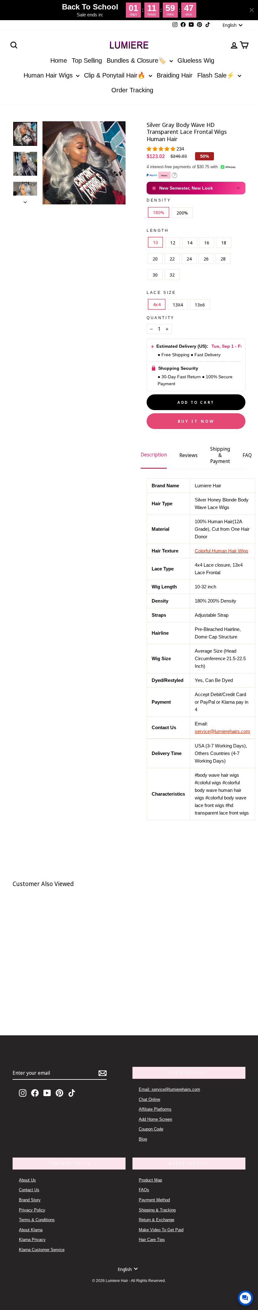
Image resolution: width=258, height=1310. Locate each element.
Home (58, 60)
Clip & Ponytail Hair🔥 (115, 75)
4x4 (156, 304)
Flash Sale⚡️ (216, 75)
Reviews (188, 455)
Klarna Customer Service (41, 1249)
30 (155, 275)
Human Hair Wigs (49, 75)
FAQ (247, 455)
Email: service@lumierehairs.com (169, 1089)
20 (155, 258)
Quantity (161, 318)
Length (158, 230)
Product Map (150, 1180)
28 (223, 258)
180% (158, 212)
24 (189, 258)
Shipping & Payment (220, 454)
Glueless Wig (195, 60)
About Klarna (30, 1229)
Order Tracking (132, 90)
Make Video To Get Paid (161, 1229)
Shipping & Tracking (157, 1210)
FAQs (144, 1189)
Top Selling (87, 60)
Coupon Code (151, 1129)
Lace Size (161, 292)
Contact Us (29, 1189)
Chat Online (149, 1099)
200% (182, 212)
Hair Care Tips (152, 1239)
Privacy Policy (32, 1210)
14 (189, 242)
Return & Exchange (156, 1219)
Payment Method (154, 1200)
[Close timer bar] (251, 10)
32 (172, 275)
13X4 (178, 304)
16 (206, 242)
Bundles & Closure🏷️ (137, 60)
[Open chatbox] (245, 1298)
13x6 (200, 304)
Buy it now (196, 421)
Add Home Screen (155, 1119)
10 (155, 242)
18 (223, 242)
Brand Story (30, 1200)
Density (159, 200)
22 (172, 258)
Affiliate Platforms (155, 1109)
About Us (27, 1180)
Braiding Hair (175, 75)
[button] (162, 149)
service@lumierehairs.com (222, 731)
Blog (143, 1139)
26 (206, 258)
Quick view (57, 988)
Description (154, 454)
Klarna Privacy (32, 1239)
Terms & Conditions (37, 1219)
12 (172, 242)
